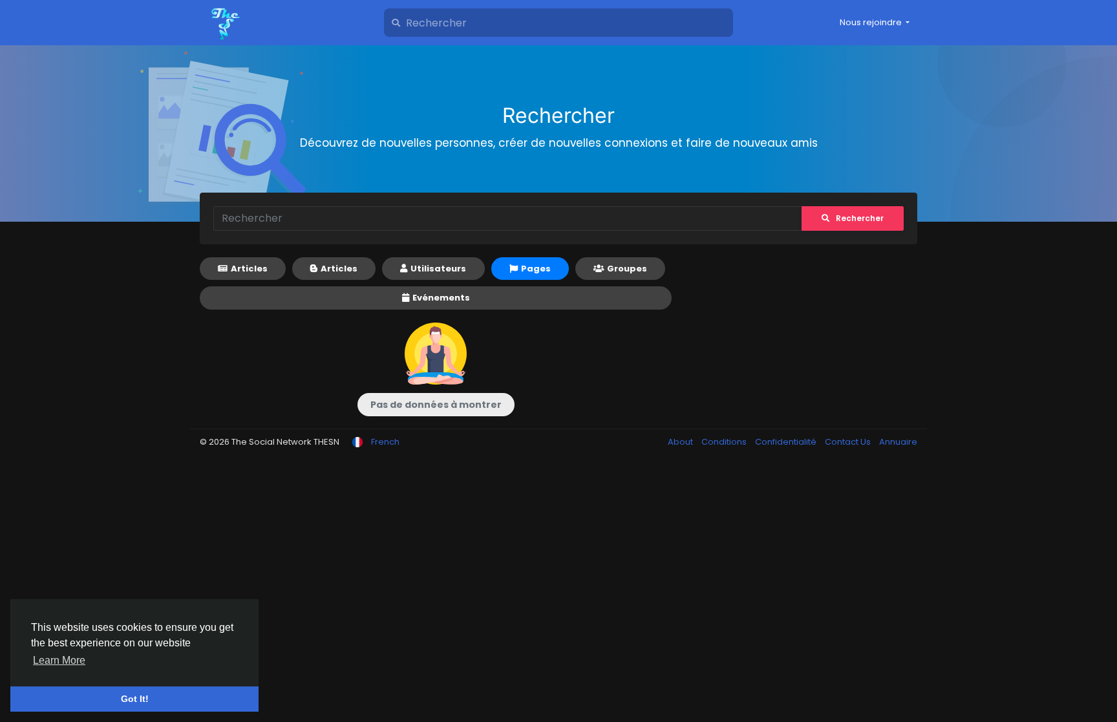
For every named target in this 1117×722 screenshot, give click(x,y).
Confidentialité (786, 442)
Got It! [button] (135, 699)
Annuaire (898, 442)
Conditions (725, 442)
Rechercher (860, 218)
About (681, 442)
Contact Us (849, 442)
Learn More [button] (59, 660)
